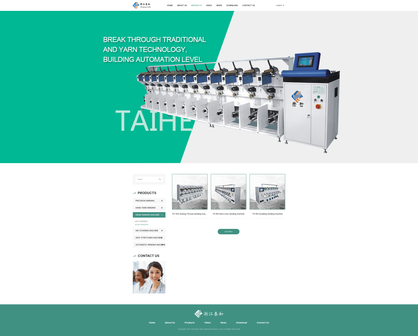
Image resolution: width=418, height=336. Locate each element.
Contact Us (263, 322)
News (223, 322)
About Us (170, 322)
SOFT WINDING (141, 221)
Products (190, 322)
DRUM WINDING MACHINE (147, 215)
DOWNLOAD (232, 5)
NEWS (219, 5)
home (170, 5)
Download (241, 322)
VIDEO (209, 5)
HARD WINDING (141, 225)
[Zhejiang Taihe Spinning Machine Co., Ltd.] (142, 5)
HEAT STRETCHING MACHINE (149, 238)
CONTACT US (248, 5)
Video (207, 322)
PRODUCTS (196, 5)
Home (152, 322)
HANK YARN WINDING (146, 208)
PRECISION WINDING (145, 201)
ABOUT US (182, 5)
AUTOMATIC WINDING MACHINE (150, 245)
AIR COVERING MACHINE (147, 230)
